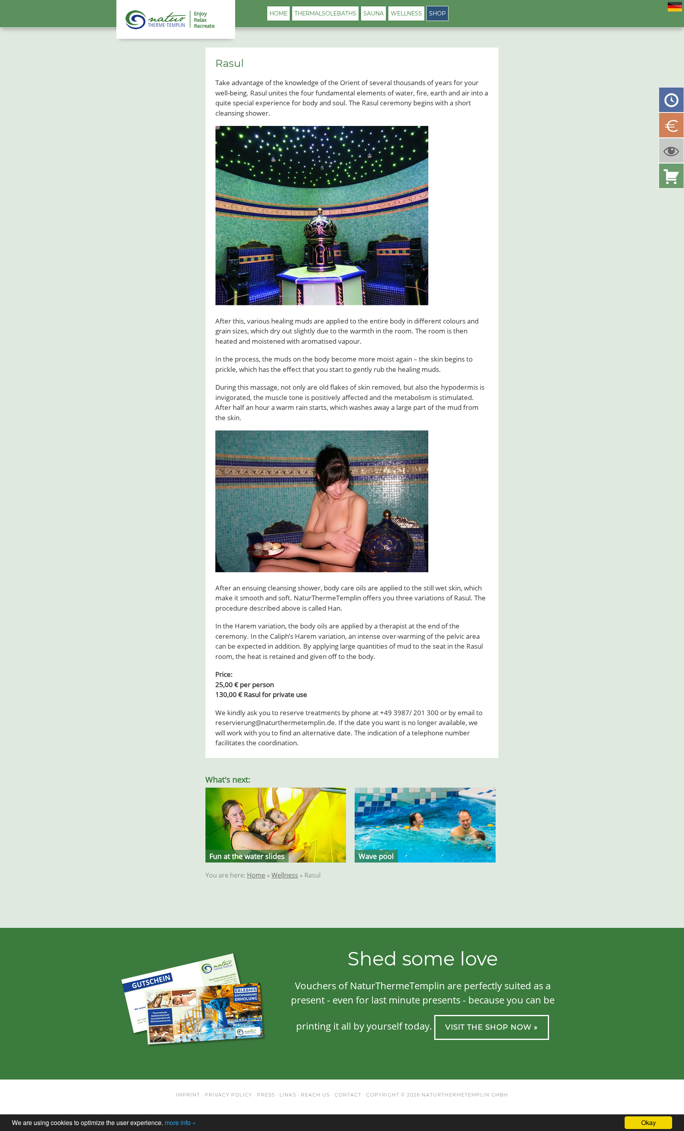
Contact (347, 1095)
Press (266, 1095)
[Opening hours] (671, 99)
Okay (648, 1122)
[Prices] (671, 125)
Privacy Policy (228, 1095)
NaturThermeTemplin (151, 20)
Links (287, 1095)
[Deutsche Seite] (675, 8)
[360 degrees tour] (671, 150)
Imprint (188, 1095)
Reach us (315, 1095)
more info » (180, 1122)
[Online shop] (671, 175)
